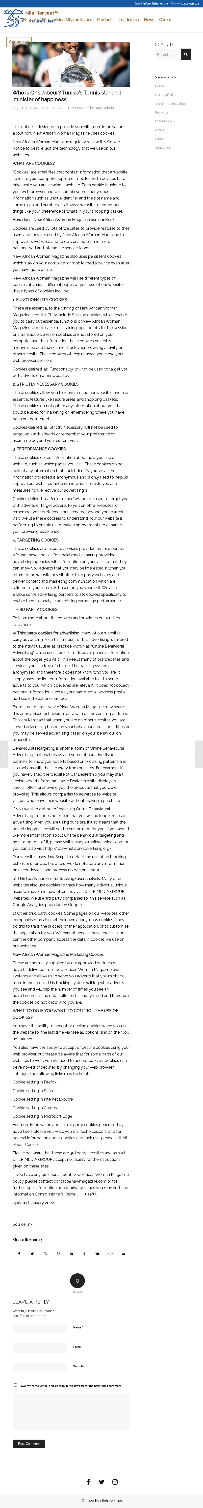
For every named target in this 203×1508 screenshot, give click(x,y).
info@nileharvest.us (155, 3)
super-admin (104, 108)
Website (78, 1366)
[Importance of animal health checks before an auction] (199, 754)
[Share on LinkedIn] (71, 1254)
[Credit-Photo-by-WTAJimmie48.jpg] (71, 64)
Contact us (163, 147)
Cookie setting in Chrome (35, 1108)
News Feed (76, 108)
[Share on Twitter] (32, 1254)
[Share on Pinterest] (58, 1254)
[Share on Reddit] (110, 1254)
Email (77, 1347)
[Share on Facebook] (19, 1254)
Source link (22, 1224)
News (159, 130)
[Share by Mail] (123, 1254)
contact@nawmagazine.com (80, 1181)
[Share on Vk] (97, 1254)
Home (159, 86)
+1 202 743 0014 (189, 3)
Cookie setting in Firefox (34, 1082)
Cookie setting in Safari (33, 1090)
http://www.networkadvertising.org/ (78, 848)
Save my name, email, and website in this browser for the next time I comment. (71, 1386)
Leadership (163, 121)
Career (160, 139)
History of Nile (165, 95)
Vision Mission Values (170, 104)
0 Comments (50, 108)
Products (161, 112)
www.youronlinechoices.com (97, 842)
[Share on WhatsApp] (45, 1254)
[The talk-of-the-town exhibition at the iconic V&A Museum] (4, 754)
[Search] (38, 42)
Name (78, 1327)
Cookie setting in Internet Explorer (43, 1099)
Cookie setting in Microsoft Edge (42, 1116)
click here (22, 624)
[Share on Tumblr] (84, 1254)
